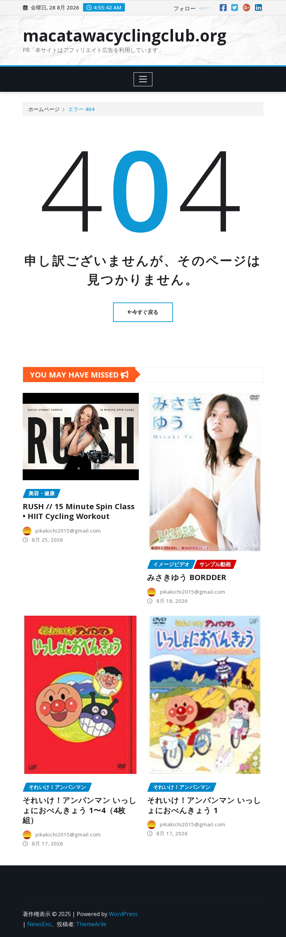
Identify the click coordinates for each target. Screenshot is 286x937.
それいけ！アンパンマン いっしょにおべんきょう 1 (204, 805)
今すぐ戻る (145, 311)
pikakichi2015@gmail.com (68, 530)
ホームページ (44, 108)
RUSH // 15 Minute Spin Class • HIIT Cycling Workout (79, 511)
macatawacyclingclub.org (124, 35)
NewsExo (39, 924)
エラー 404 (81, 108)
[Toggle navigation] (143, 79)
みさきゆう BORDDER (186, 577)
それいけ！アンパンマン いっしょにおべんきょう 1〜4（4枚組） (80, 810)
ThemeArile (91, 924)
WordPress (123, 914)
